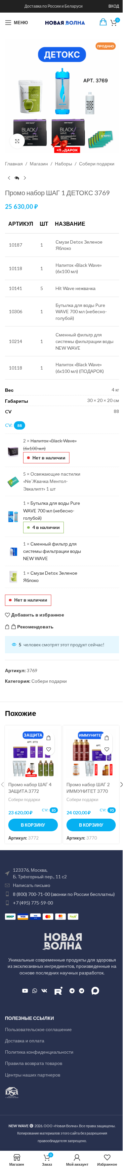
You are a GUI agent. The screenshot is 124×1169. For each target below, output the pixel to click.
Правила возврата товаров (33, 1063)
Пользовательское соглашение (38, 1029)
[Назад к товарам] (17, 178)
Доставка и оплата (24, 1040)
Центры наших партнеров (32, 1075)
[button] (33, 825)
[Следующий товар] (25, 178)
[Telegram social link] (72, 991)
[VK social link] (44, 991)
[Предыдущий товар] (9, 178)
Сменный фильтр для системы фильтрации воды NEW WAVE (52, 551)
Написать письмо (31, 885)
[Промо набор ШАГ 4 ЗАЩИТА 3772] (33, 754)
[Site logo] (65, 22)
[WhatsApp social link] (34, 991)
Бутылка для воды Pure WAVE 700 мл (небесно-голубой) (51, 510)
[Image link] (62, 941)
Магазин (39, 163)
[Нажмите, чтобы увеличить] (17, 141)
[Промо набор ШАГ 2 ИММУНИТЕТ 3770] (91, 754)
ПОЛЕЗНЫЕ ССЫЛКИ (29, 1018)
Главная (14, 163)
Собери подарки (96, 163)
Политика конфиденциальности (39, 1052)
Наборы (63, 163)
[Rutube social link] (58, 990)
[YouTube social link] (25, 991)
